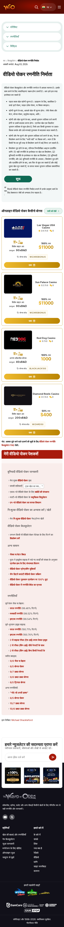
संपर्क (36, 839)
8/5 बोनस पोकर (17, 666)
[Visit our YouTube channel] (5, 817)
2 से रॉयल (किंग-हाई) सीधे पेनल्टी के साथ (27, 645)
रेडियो (36, 852)
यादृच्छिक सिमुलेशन (39, 497)
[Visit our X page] (12, 817)
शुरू (18, 179)
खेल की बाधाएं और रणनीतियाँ (14, 834)
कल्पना (36, 870)
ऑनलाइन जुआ (8, 852)
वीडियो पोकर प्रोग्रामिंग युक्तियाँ (22, 568)
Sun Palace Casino (46, 282)
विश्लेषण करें (15, 538)
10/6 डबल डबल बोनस (19, 708)
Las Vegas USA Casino (46, 226)
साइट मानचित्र (40, 866)
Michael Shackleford (22, 720)
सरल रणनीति (15, 608)
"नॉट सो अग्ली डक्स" (19, 692)
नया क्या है (38, 848)
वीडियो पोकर (23, 480)
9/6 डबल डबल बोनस (19, 677)
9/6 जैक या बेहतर (17, 660)
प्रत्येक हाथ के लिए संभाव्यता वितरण (24, 563)
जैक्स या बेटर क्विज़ (18, 554)
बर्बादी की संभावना (42, 491)
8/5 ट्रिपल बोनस (17, 682)
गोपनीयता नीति (32, 923)
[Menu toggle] (59, 7)
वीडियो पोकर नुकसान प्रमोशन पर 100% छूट (29, 579)
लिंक (35, 843)
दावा (30, 265)
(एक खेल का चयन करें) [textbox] (34, 486)
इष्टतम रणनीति (16, 619)
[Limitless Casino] (13, 776)
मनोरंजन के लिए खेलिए (11, 848)
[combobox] (33, 486)
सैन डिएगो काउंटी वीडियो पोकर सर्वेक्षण (25, 574)
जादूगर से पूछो (8, 857)
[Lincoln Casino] (32, 776)
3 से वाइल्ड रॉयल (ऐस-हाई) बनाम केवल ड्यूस (28, 639)
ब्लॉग (36, 861)
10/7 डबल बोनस (17, 703)
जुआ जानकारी (8, 843)
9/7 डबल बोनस (17, 671)
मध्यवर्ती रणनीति (16, 613)
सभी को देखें (52, 211)
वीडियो (36, 857)
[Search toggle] (36, 7)
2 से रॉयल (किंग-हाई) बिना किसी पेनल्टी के (27, 650)
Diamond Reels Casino (46, 394)
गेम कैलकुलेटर (8, 839)
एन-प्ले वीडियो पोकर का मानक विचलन (25, 502)
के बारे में (37, 834)
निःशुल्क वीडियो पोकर (22, 518)
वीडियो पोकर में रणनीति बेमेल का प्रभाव (26, 584)
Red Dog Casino (46, 338)
